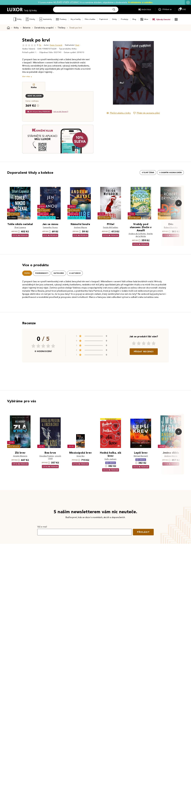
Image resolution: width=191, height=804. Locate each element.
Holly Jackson (110, 459)
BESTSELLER (13, 214)
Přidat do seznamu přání (148, 113)
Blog (134, 19)
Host (77, 45)
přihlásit (143, 532)
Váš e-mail (42, 526)
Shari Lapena (20, 227)
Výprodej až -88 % (46, 218)
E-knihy (32, 19)
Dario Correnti (56, 45)
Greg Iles (80, 456)
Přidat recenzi (144, 351)
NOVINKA (12, 218)
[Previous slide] (104, 73)
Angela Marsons (20, 456)
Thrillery (61, 27)
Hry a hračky (76, 19)
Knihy (19, 19)
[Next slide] (162, 73)
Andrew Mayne (80, 227)
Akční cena (43, 214)
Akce (146, 19)
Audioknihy (47, 19)
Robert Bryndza (171, 227)
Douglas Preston (46, 456)
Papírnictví (103, 19)
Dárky (114, 19)
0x (40, 45)
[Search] (114, 9)
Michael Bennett (141, 456)
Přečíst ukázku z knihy (120, 113)
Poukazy (63, 19)
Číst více (26, 76)
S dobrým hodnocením (170, 172)
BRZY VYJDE (164, 218)
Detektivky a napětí (44, 27)
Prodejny (124, 19)
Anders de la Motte (137, 234)
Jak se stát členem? (61, 112)
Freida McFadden (110, 227)
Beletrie (27, 27)
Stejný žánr (148, 172)
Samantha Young (50, 227)
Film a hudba (90, 19)
